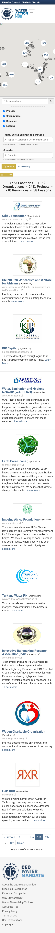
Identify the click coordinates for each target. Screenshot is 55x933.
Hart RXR (8, 791)
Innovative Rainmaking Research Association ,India (24, 652)
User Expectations (12, 920)
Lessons (10, 126)
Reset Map (25, 166)
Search (10, 166)
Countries (8, 150)
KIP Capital (9, 348)
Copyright (7, 924)
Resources (11, 121)
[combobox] (28, 139)
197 (47, 837)
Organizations (13, 116)
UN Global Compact (11, 2)
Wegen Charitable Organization (23, 731)
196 (39, 837)
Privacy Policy (9, 911)
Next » (20, 842)
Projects (10, 111)
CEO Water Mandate (31, 2)
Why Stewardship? (12, 897)
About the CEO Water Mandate (19, 884)
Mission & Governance (14, 888)
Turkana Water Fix (14, 595)
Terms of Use (9, 915)
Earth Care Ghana (14, 461)
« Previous (9, 837)
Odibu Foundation (14, 216)
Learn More (26, 241)
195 (31, 837)
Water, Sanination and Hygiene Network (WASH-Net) (23, 390)
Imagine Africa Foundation (20, 519)
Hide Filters (7, 175)
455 (11, 842)
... (25, 837)
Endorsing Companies (14, 893)
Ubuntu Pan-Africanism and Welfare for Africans (27, 281)
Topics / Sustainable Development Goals (23, 134)
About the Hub (10, 906)
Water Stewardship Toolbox (17, 902)
